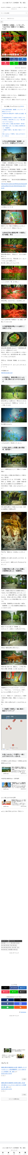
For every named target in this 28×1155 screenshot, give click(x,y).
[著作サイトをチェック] (7, 999)
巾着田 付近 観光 (16, 943)
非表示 (22, 106)
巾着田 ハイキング (6, 943)
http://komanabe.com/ (6, 372)
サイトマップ (14, 1150)
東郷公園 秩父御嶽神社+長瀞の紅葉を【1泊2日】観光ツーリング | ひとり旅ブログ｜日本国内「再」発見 (13, 1085)
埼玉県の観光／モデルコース (16, 941)
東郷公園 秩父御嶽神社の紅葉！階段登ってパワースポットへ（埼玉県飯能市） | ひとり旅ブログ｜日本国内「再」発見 (14, 1069)
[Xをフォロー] (20, 999)
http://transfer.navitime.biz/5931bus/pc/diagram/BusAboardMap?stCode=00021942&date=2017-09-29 (14, 186)
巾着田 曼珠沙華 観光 (7, 947)
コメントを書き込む (14, 1099)
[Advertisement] (14, 876)
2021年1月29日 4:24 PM (6, 1089)
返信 (25, 1079)
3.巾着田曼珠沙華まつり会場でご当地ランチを (13, 117)
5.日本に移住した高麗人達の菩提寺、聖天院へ (13, 123)
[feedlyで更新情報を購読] (7, 1007)
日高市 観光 (5, 949)
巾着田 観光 (16, 947)
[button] (26, 13)
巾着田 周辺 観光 (6, 945)
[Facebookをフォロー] (7, 1003)
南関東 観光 (5, 941)
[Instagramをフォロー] (20, 1003)
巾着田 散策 (14, 945)
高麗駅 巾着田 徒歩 (13, 949)
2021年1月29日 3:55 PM (6, 1073)
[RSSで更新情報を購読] (20, 1007)
